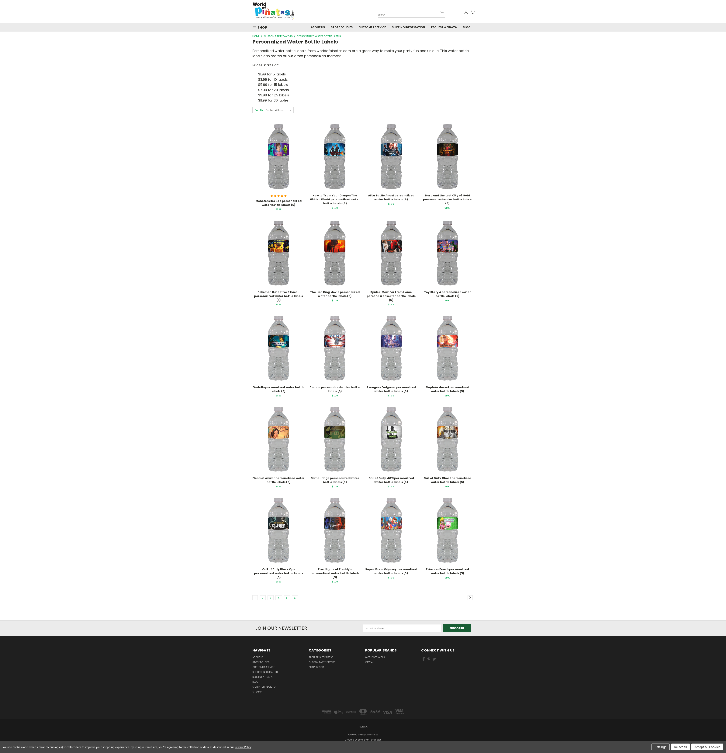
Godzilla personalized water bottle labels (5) (279, 389)
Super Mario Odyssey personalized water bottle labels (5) (391, 571)
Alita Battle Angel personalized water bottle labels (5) (391, 197)
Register (271, 686)
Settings (660, 747)
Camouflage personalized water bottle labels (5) (335, 480)
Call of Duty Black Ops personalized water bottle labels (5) (278, 573)
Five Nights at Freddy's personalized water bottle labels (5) (334, 573)
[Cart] (473, 12)
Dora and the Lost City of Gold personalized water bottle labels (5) (447, 199)
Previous (716, 738)
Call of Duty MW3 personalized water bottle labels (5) (391, 480)
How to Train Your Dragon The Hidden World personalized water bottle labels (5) (335, 199)
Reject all (680, 747)
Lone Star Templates (370, 739)
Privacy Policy (243, 747)
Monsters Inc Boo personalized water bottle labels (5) (279, 203)
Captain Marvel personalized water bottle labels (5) (447, 389)
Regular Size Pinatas (321, 657)
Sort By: (259, 110)
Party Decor (316, 667)
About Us (318, 27)
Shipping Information (408, 27)
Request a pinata (444, 27)
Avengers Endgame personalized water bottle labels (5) (391, 389)
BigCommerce (369, 734)
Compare (277, 156)
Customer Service (372, 27)
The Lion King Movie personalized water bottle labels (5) (335, 294)
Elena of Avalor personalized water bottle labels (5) (278, 480)
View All (370, 662)
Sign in (256, 686)
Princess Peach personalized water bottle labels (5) (447, 571)
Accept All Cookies (707, 747)
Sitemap (256, 691)
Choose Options (278, 163)
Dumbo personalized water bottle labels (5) (334, 389)
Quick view (278, 149)
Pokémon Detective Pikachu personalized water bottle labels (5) (278, 296)
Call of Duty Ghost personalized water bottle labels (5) (447, 480)
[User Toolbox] (466, 12)
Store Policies (342, 27)
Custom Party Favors (322, 662)
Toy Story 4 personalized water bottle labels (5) (447, 294)
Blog (467, 27)
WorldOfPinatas (375, 657)
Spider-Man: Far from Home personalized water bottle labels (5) (391, 296)
